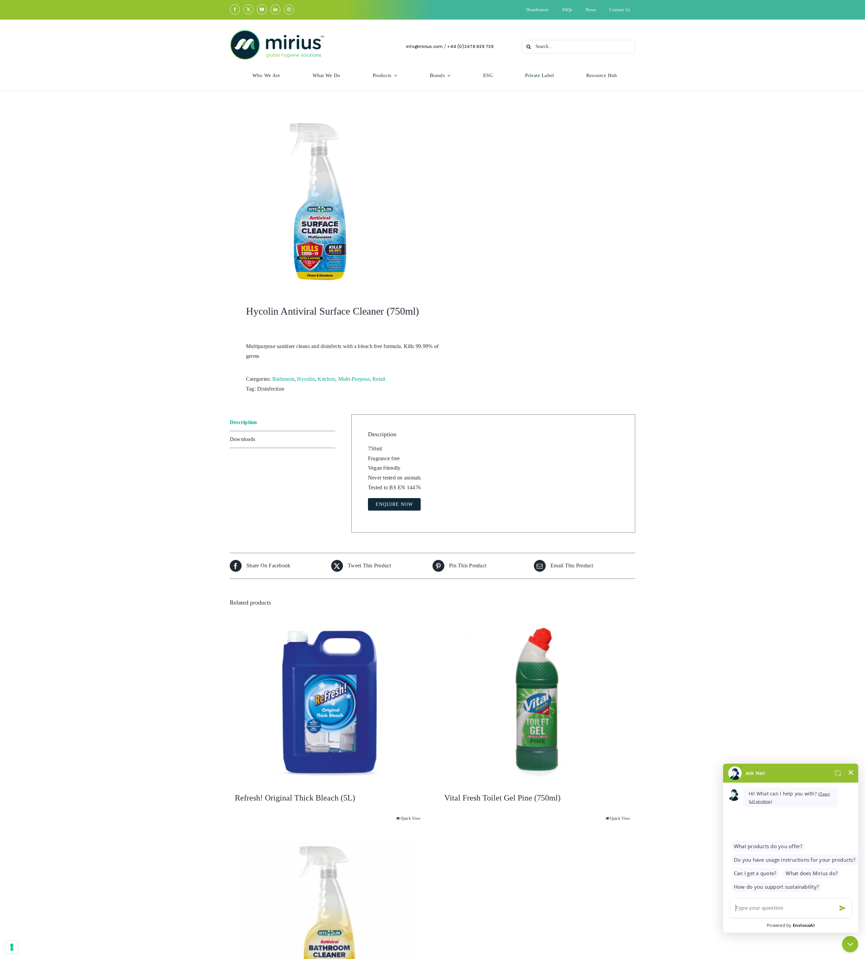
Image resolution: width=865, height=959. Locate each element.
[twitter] (248, 9)
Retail (378, 379)
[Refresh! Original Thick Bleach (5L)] (328, 702)
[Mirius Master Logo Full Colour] (277, 32)
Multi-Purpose (354, 379)
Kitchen (326, 379)
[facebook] (235, 9)
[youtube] (262, 9)
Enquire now (394, 504)
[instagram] (289, 9)
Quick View (411, 818)
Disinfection (270, 389)
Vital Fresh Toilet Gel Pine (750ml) (502, 797)
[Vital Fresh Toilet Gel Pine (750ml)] (537, 702)
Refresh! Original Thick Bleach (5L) (295, 797)
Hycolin (306, 379)
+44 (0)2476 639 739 (470, 46)
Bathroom (283, 379)
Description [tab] (243, 422)
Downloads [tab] (242, 439)
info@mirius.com (424, 46)
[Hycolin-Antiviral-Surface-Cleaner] (327, 200)
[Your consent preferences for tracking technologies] (11, 947)
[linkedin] (275, 9)
